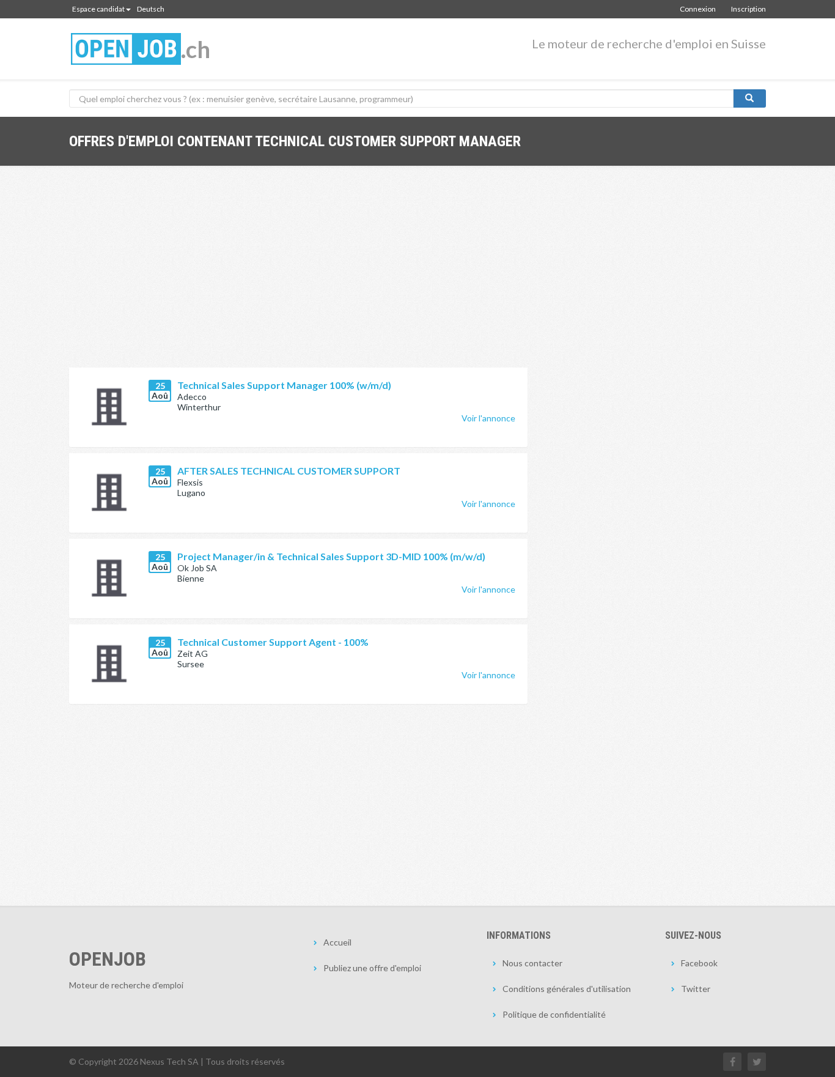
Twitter (695, 988)
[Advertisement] (298, 275)
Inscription (748, 8)
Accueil (337, 942)
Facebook (699, 963)
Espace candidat (98, 8)
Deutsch (150, 8)
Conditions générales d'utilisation (566, 988)
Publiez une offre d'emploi (372, 968)
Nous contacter (532, 963)
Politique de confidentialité (554, 1014)
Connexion (698, 8)
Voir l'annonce (488, 418)
